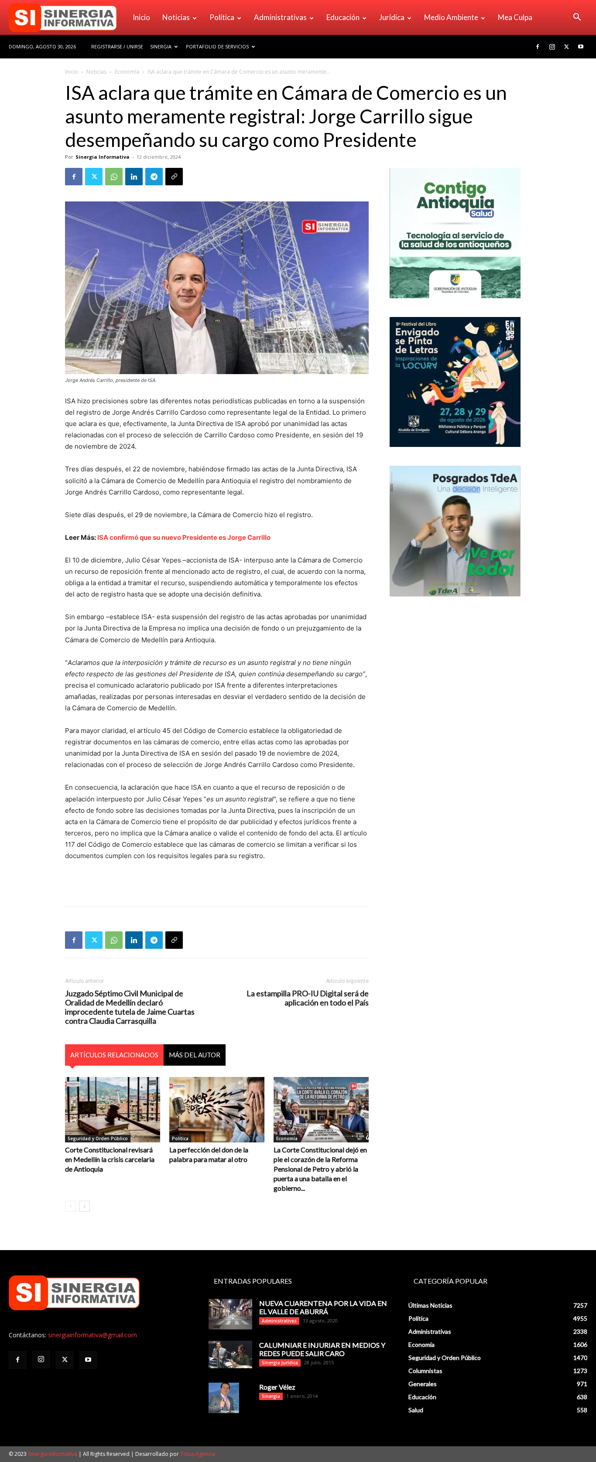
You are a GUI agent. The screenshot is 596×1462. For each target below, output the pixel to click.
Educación (343, 17)
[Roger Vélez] (224, 1398)
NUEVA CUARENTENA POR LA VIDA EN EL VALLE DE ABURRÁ (323, 1307)
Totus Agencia (197, 1454)
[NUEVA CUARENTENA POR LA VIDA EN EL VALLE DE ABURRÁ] (230, 1314)
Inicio (141, 17)
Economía (127, 71)
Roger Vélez (277, 1387)
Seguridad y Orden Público (98, 1138)
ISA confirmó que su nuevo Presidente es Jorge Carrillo (184, 537)
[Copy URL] (174, 176)
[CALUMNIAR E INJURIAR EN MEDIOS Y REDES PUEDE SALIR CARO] (230, 1354)
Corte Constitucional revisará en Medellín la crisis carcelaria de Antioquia (109, 1159)
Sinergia (160, 46)
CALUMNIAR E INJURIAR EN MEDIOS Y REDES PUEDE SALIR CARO (322, 1349)
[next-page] (84, 1206)
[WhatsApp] (114, 176)
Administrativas (280, 17)
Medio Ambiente (451, 17)
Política (221, 17)
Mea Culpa (515, 17)
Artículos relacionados (114, 1055)
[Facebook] (537, 46)
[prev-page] (70, 1206)
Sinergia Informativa (102, 156)
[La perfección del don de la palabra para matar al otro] (216, 1109)
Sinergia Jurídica (280, 1363)
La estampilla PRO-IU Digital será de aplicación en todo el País (308, 998)
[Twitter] (566, 46)
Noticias (176, 17)
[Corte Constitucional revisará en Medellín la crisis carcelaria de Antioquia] (112, 1109)
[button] (576, 18)
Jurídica (391, 17)
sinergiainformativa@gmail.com (92, 1335)
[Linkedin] (134, 176)
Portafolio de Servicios (217, 46)
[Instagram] (551, 46)
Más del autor (194, 1055)
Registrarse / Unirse (117, 46)
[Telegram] (154, 176)
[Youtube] (580, 46)
